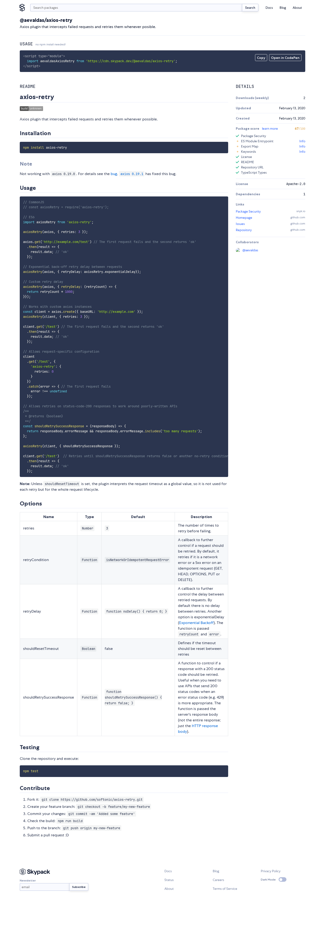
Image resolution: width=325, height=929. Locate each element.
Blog (283, 7)
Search (250, 8)
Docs (269, 7)
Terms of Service (225, 888)
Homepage (244, 217)
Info (302, 141)
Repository (244, 230)
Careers (218, 880)
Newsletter (28, 880)
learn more (270, 128)
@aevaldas (250, 250)
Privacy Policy (271, 871)
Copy (261, 58)
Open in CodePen (285, 58)
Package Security (248, 211)
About (297, 7)
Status (169, 880)
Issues (240, 224)
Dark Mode (268, 879)
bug (114, 173)
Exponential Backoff (196, 622)
